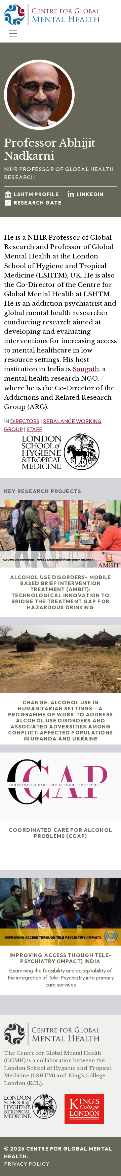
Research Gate (38, 203)
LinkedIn (90, 194)
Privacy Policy (26, 1164)
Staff (34, 429)
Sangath (86, 369)
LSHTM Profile (37, 194)
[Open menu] (13, 33)
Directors (24, 421)
